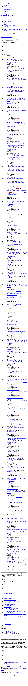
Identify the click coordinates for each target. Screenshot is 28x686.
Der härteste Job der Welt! (13, 321)
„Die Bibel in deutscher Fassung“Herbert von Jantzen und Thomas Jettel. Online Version (16, 100)
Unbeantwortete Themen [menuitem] (9, 25)
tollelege (11, 134)
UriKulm (11, 224)
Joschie (10, 60)
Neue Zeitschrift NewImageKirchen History (17, 340)
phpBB (8, 666)
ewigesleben (11, 481)
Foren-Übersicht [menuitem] (7, 21)
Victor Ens (11, 490)
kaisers (10, 541)
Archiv (8, 205)
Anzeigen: (4, 573)
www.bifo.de (7, 15)
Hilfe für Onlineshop (11, 539)
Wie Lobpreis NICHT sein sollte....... (15, 360)
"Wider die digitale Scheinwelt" (14, 304)
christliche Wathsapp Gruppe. (13, 284)
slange (10, 276)
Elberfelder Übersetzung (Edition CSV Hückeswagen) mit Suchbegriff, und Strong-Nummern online (16, 145)
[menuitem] (8, 3)
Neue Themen (8, 625)
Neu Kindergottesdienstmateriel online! (16, 331)
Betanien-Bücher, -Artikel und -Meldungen (17, 564)
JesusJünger (11, 242)
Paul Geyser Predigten (12, 133)
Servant (10, 459)
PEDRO (11, 204)
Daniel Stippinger (13, 419)
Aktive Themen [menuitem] (7, 26)
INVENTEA (18, 668)
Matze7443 (11, 285)
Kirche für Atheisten (11, 448)
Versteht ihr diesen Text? (12, 370)
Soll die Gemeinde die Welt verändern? (16, 458)
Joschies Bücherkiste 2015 (13, 390)
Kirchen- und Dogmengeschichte (14, 91)
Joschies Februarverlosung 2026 (14, 59)
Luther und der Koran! (12, 499)
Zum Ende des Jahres (12, 232)
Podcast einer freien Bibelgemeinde (15, 418)
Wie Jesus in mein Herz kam (13, 241)
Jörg (10, 233)
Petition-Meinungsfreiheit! (13, 313)
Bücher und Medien (11, 62)
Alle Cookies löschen (10, 632)
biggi (10, 382)
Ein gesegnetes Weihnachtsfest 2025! (15, 68)
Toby (10, 521)
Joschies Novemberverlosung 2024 (15, 78)
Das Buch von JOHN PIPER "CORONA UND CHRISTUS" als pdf (16, 156)
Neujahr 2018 (10, 222)
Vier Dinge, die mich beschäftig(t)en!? (16, 408)
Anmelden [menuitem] (6, 11)
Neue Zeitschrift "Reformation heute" (15, 509)
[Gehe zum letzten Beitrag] (20, 66)
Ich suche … (10, 482)
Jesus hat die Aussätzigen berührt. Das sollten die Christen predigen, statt (16, 121)
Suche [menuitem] (5, 24)
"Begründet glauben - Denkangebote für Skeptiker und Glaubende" (16, 274)
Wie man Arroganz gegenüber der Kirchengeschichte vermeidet (14, 88)
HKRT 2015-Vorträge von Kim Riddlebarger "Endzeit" (14, 350)
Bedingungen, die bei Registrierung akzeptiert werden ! (15, 179)
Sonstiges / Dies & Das (12, 71)
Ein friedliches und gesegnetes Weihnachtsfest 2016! (14, 294)
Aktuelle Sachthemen (12, 225)
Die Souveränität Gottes (12, 489)
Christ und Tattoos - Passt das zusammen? (16, 190)
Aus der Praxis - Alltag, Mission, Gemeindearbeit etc (16, 125)
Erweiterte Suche (9, 631)
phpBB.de (17, 672)
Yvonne (10, 470)
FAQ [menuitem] (5, 22)
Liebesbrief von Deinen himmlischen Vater (17, 252)
